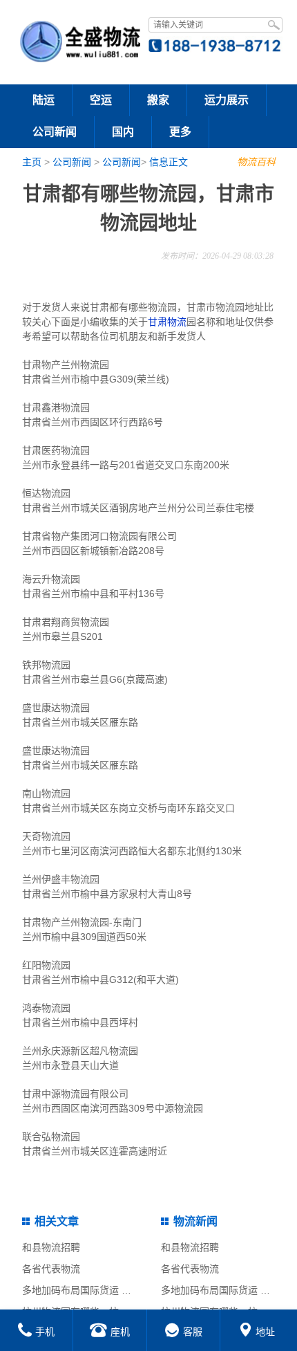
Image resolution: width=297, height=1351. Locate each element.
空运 (101, 100)
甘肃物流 (167, 321)
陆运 (43, 100)
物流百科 (256, 161)
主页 (31, 161)
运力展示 (226, 100)
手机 (45, 1331)
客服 (192, 1331)
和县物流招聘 (51, 1247)
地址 (265, 1331)
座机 (120, 1331)
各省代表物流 (51, 1268)
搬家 (158, 100)
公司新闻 (54, 132)
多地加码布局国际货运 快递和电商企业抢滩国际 (125, 1290)
